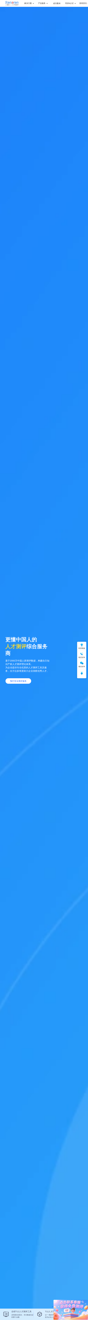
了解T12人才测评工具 (16, 671)
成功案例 (56, 3)
